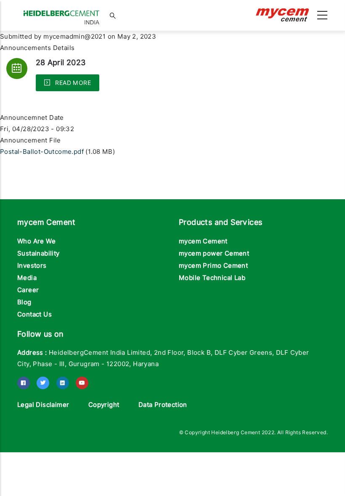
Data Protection (162, 405)
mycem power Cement (214, 253)
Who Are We (36, 241)
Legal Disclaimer (43, 405)
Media (27, 278)
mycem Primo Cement (213, 265)
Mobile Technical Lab (212, 278)
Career (28, 290)
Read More (72, 82)
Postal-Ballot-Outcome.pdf (42, 152)
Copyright (103, 405)
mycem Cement (203, 241)
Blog (24, 302)
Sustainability (38, 253)
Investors (32, 265)
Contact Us (34, 314)
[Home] (61, 13)
